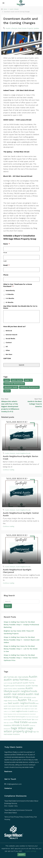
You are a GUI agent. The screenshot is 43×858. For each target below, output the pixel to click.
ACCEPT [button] (21, 854)
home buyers (16, 719)
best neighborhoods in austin (23, 711)
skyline (7, 391)
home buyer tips (28, 719)
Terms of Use (8, 817)
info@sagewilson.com (14, 784)
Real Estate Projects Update (28, 28)
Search (8, 606)
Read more (8, 771)
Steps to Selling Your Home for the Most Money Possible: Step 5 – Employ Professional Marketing (21, 624)
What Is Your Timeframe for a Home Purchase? (17, 285)
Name (6, 244)
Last (5, 261)
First (5, 252)
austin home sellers (10, 688)
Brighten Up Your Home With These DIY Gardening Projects (19, 632)
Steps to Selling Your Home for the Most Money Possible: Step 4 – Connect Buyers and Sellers (21, 639)
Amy (16, 806)
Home (5, 9)
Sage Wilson (19, 728)
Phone (5, 275)
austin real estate (14, 694)
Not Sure (9, 354)
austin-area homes (16, 679)
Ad (7, 346)
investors (11, 722)
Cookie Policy (28, 817)
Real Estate (21, 722)
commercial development (14, 384)
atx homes (9, 677)
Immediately (10, 290)
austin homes (32, 685)
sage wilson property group (18, 729)
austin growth (18, 683)
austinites (21, 688)
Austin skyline (17, 380)
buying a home (12, 714)
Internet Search (11, 334)
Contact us (8, 788)
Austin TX (28, 380)
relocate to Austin (20, 725)
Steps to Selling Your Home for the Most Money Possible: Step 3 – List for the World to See (20, 648)
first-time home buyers (16, 717)
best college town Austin (28, 708)
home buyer (7, 719)
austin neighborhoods (25, 691)
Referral (9, 330)
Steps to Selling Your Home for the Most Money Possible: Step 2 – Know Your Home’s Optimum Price (21, 657)
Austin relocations (25, 697)
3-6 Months (10, 298)
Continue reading (8, 470)
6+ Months (9, 302)
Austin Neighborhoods (23, 453)
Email (6, 265)
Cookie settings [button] (30, 851)
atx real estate (21, 677)
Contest (9, 342)
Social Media (10, 338)
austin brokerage (8, 683)
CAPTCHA (7, 358)
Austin (6, 380)
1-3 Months (10, 294)
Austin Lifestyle (14, 9)
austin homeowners (17, 686)
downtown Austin (10, 387)
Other (8, 350)
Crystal (10, 806)
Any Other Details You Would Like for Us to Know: (20, 307)
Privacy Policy (18, 817)
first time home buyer (32, 717)
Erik (5, 806)
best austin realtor (14, 708)
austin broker (32, 680)
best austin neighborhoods (21, 703)
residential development (29, 387)
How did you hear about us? (14, 326)
